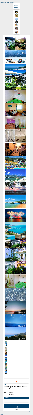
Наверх (29, 411)
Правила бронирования (4, 2)
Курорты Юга (9, 2)
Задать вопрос (16, 406)
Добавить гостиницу (12, 2)
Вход (0, 412)
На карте (16, 382)
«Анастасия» (16, 13)
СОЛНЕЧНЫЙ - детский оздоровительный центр (15, 6)
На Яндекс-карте (16, 407)
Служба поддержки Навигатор (2, 413)
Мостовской (16, 26)
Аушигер (16, 33)
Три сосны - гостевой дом (16, 5)
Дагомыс (16, 23)
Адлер (16, 20)
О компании (7, 2)
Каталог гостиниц (1, 2)
